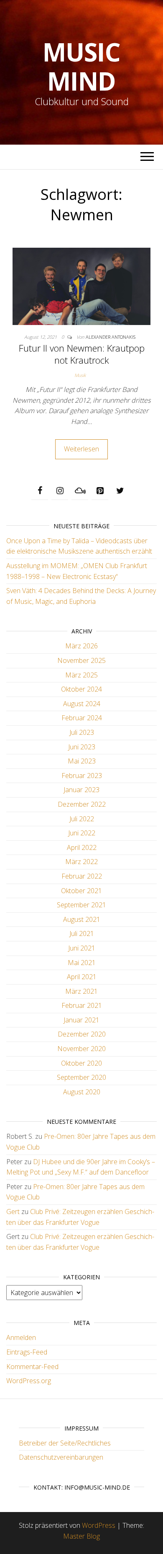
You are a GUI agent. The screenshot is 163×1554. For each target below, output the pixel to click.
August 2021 (81, 919)
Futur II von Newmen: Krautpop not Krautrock (82, 354)
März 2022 (81, 861)
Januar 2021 (81, 1020)
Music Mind (81, 66)
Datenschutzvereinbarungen (61, 1457)
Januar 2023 (81, 789)
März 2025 (81, 675)
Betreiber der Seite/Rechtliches (65, 1443)
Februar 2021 (81, 1005)
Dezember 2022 (82, 804)
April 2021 (82, 976)
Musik (80, 375)
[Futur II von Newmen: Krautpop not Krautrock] (81, 285)
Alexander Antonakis (110, 337)
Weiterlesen (81, 448)
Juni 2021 (81, 948)
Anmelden (21, 1337)
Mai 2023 (82, 761)
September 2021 (81, 904)
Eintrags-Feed (26, 1352)
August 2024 (81, 703)
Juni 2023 (81, 746)
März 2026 (81, 645)
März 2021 (81, 991)
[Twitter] (120, 491)
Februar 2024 (81, 717)
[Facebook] (39, 491)
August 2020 (81, 1091)
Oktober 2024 (81, 689)
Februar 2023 (81, 775)
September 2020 (81, 1077)
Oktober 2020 (81, 1063)
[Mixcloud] (79, 491)
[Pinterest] (100, 491)
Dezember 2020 (82, 1034)
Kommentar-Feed (32, 1366)
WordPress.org (28, 1380)
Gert (13, 1211)
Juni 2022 (81, 832)
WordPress (98, 1525)
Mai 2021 (82, 962)
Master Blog (81, 1536)
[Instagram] (59, 491)
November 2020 (81, 1048)
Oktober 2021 (81, 890)
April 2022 (82, 847)
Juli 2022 (81, 818)
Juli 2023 (81, 732)
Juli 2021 (81, 933)
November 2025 (81, 660)
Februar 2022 (81, 876)
